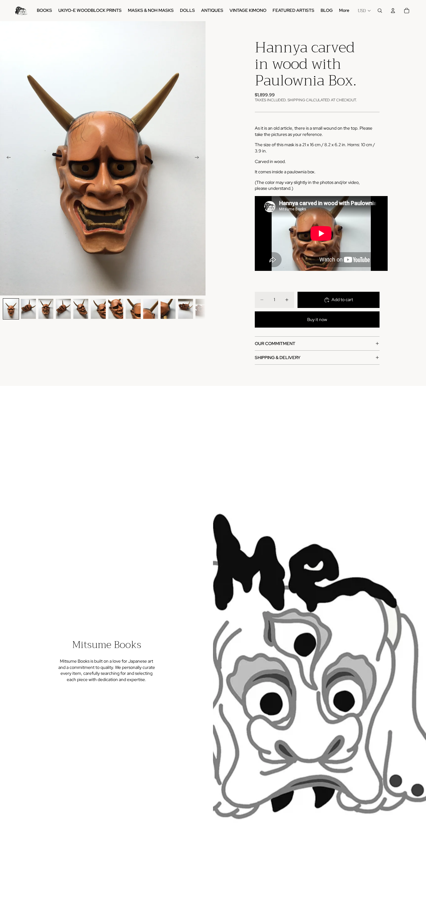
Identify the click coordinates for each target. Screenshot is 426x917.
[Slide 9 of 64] (150, 309)
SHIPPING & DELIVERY (277, 357)
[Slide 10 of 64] (168, 309)
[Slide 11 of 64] (185, 309)
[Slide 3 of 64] (45, 309)
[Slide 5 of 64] (80, 309)
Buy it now (317, 319)
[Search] (380, 10)
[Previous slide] (7, 158)
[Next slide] (199, 158)
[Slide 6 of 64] (98, 309)
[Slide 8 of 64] (133, 309)
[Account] (393, 10)
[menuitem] (344, 10)
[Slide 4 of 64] (63, 309)
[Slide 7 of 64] (115, 309)
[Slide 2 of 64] (28, 309)
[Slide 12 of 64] (203, 309)
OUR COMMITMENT (275, 343)
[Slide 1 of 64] (10, 309)
